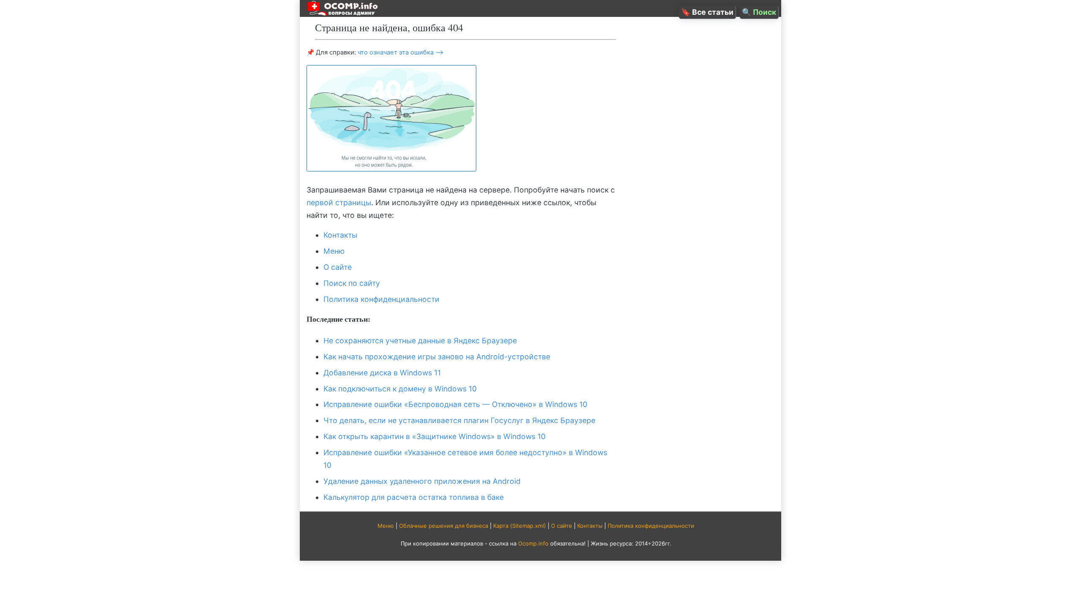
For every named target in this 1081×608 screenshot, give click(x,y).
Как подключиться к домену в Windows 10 (400, 388)
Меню (334, 251)
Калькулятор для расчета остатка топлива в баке (413, 497)
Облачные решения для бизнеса (443, 525)
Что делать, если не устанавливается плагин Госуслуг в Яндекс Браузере (459, 420)
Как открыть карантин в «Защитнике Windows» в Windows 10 (434, 436)
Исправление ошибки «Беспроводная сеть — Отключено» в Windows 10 (455, 404)
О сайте (337, 267)
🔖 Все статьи (707, 12)
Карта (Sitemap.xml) (519, 525)
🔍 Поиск (759, 12)
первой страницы (339, 202)
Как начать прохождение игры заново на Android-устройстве (436, 356)
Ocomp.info (533, 543)
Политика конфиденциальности (381, 299)
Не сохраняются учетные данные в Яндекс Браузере (420, 340)
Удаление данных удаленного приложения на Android (422, 481)
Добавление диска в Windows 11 (382, 372)
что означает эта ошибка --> (401, 52)
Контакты (340, 235)
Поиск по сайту (351, 283)
